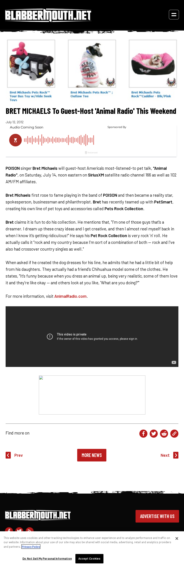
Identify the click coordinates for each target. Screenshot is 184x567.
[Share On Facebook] (143, 434)
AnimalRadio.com (70, 296)
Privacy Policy (31, 546)
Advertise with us (157, 516)
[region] (92, 549)
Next (165, 455)
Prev (18, 455)
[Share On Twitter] (154, 434)
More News (92, 455)
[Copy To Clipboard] (174, 434)
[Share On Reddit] (164, 434)
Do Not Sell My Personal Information (47, 558)
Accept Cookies (89, 558)
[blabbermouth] (48, 20)
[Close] (177, 538)
